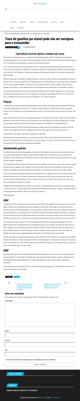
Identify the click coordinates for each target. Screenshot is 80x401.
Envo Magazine (55, 397)
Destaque (13, 22)
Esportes (20, 28)
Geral (62, 22)
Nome (7, 331)
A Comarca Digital (29, 47)
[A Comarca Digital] (5, 22)
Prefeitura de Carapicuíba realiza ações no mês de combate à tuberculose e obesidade (24, 286)
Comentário (9, 301)
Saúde (12, 28)
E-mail (7, 340)
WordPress (42, 397)
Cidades (23, 22)
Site (6, 350)
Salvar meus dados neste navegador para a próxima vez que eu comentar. (31, 360)
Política (54, 22)
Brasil (32, 22)
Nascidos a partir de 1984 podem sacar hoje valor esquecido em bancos (52, 286)
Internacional (42, 22)
